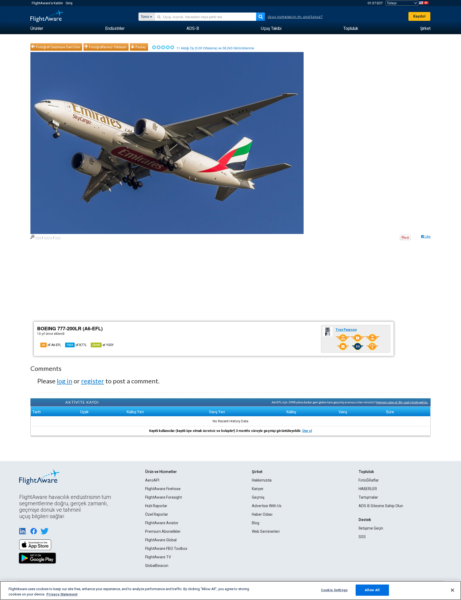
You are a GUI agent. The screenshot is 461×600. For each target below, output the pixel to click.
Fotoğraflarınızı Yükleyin (107, 47)
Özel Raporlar (156, 514)
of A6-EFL (51, 345)
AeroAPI (152, 480)
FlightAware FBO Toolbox (166, 548)
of (77, 345)
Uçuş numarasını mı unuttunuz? (295, 17)
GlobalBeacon (156, 565)
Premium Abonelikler (163, 531)
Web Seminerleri (266, 531)
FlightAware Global (161, 540)
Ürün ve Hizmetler (161, 472)
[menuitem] (37, 28)
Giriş (69, 3)
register (92, 381)
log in (64, 381)
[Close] (452, 590)
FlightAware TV (158, 557)
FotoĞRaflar (369, 480)
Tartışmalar (368, 497)
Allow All (372, 590)
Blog (255, 523)
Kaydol (419, 16)
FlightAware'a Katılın (47, 3)
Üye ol (307, 431)
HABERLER (368, 489)
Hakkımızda (262, 480)
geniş (48, 238)
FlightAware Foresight (163, 497)
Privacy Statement (61, 594)
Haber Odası (262, 514)
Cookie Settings (334, 590)
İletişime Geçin (371, 528)
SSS (362, 537)
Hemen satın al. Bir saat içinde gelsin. (402, 402)
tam (58, 238)
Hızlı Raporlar (156, 506)
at (103, 345)
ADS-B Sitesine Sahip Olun (381, 506)
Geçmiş (258, 497)
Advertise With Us (266, 506)
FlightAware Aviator (161, 523)
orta (38, 238)
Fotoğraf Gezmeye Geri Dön (58, 47)
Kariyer (258, 489)
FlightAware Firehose (163, 489)
